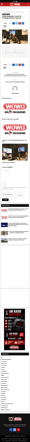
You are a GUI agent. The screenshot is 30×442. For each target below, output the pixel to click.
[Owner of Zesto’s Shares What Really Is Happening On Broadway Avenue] (4, 217)
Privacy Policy (8, 440)
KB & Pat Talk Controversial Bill (10, 119)
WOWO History (4, 407)
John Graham (15, 93)
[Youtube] (18, 429)
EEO (3, 440)
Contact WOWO (4, 438)
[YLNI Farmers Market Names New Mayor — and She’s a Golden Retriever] (4, 233)
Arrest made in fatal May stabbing (15, 82)
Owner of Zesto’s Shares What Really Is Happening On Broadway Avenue (18, 216)
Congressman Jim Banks (8, 162)
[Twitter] (14, 429)
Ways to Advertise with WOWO (15, 438)
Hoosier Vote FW (5, 377)
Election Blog (4, 363)
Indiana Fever (4, 379)
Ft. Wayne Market (5, 373)
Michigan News (4, 385)
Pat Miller (4, 14)
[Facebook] (10, 429)
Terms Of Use (14, 440)
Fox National (4, 371)
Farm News (3, 365)
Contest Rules (24, 438)
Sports (2, 401)
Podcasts (8, 14)
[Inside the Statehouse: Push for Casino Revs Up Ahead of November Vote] (4, 210)
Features (3, 369)
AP (1, 357)
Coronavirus (4, 361)
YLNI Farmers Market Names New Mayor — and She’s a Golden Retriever (18, 232)
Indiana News (4, 381)
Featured (3, 367)
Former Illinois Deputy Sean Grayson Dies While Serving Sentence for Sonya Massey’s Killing (18, 224)
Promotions (4, 397)
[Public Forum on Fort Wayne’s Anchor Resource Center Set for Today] (4, 240)
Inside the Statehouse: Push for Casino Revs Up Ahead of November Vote (18, 209)
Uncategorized (4, 405)
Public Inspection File (22, 440)
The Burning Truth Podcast (7, 403)
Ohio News (3, 391)
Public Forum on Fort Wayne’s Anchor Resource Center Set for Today (17, 239)
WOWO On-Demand (5, 409)
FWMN (2, 375)
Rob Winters (4, 399)
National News (4, 387)
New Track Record (5, 389)
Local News (3, 383)
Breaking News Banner (6, 359)
